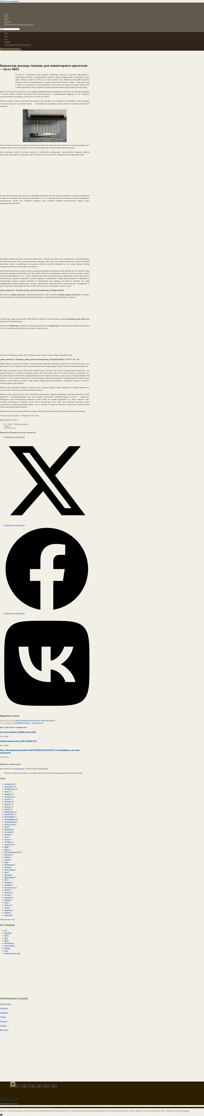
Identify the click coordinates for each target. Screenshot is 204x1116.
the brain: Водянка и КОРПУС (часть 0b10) (18, 732)
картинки (8, 854)
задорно (7, 807)
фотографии (9, 817)
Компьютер (9, 943)
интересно (8, 796)
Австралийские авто (12, 852)
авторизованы (18, 769)
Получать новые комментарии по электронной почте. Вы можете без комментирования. (43, 773)
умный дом (8, 844)
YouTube (3, 1026)
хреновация (9, 865)
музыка (7, 890)
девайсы (7, 426)
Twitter (3, 1017)
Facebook (4, 1008)
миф (6, 872)
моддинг (7, 801)
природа (7, 892)
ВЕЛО (6, 39)
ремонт (7, 804)
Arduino (7, 912)
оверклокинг (9, 877)
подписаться (60, 773)
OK (1, 1115)
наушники (8, 915)
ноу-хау (7, 895)
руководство (9, 789)
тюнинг (7, 799)
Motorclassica (9, 870)
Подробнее (185, 1111)
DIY (5, 424)
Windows (7, 834)
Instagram (4, 1012)
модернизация (10, 822)
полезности (8, 786)
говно (6, 827)
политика (8, 897)
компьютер (9, 784)
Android (7, 809)
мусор (6, 907)
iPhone (7, 857)
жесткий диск (10, 887)
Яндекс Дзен (5, 1004)
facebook (7, 882)
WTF (6, 880)
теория (7, 860)
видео (6, 791)
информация (9, 812)
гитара (7, 839)
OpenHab (8, 933)
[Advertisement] (38, 55)
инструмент (9, 814)
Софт (6, 951)
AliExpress (8, 829)
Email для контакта (8, 1099)
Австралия (8, 832)
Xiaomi (7, 849)
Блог (6, 938)
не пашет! (8, 842)
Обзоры (7, 42)
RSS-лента (4, 1030)
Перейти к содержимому (9, 1)
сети (6, 837)
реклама (7, 875)
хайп (6, 862)
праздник (8, 910)
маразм (7, 900)
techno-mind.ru (10, 824)
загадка (7, 867)
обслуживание (10, 819)
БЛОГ (6, 33)
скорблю (7, 885)
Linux (6, 902)
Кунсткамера (9, 945)
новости (7, 905)
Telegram (3, 1021)
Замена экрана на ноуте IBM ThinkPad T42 (18, 741)
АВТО (6, 36)
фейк (6, 847)
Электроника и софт (21, 424)
